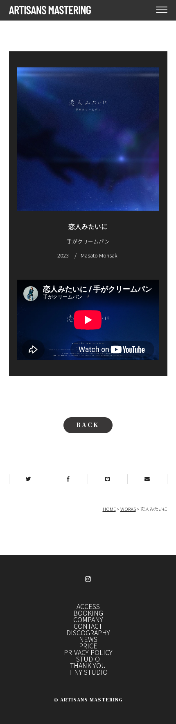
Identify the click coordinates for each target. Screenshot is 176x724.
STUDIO (88, 658)
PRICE (88, 645)
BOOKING (88, 612)
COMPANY (88, 619)
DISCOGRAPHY (88, 632)
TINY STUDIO (88, 672)
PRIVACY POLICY (88, 652)
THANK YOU (88, 665)
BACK (88, 424)
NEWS (88, 639)
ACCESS (88, 606)
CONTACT (88, 626)
